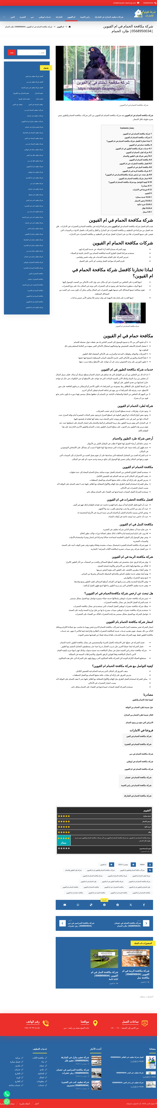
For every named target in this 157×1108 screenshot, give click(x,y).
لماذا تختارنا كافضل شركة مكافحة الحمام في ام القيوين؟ (129, 141)
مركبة (17, 1057)
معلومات (40, 1081)
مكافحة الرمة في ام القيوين (119, 893)
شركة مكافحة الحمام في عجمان (137, 777)
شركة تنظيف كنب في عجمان (34, 223)
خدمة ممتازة (144, 197)
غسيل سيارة (15, 1061)
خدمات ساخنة (14, 1085)
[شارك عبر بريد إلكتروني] (65, 904)
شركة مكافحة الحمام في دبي (141, 753)
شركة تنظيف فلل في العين (34, 155)
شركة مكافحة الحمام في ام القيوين (137, 133)
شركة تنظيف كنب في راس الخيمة (32, 217)
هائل (147, 208)
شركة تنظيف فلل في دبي (35, 161)
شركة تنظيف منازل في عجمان (33, 257)
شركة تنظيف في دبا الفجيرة (34, 178)
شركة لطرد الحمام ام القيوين (139, 152)
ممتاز (147, 212)
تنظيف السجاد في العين (35, 104)
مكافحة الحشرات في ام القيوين (114, 887)
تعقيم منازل (39, 99)
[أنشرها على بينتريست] (118, 904)
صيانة (41, 1065)
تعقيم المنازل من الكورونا (21, 93)
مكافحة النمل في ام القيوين (139, 167)
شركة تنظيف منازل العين (35, 228)
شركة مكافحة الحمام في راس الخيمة (136, 785)
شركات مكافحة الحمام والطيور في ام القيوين (101, 870)
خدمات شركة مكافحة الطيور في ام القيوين (134, 148)
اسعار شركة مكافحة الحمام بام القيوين (135, 178)
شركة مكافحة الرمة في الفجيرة (33, 268)
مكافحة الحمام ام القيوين (140, 159)
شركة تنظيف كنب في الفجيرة (34, 206)
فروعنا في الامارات (142, 189)
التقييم (148, 193)
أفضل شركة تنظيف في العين (34, 76)
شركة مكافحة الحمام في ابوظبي (140, 761)
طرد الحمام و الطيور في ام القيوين (139, 887)
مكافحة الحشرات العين (36, 273)
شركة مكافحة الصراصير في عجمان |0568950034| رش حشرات (72, 1071)
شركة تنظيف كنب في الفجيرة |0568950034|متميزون (75, 1084)
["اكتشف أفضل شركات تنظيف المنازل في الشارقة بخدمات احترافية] (145, 13)
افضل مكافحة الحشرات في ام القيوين (135, 163)
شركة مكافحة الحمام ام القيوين (117, 876)
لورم (18, 1077)
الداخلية (41, 1073)
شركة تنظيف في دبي (36, 183)
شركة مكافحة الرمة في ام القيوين (137, 171)
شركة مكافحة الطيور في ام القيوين (112, 881)
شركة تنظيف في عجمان (35, 189)
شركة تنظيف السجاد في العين (34, 138)
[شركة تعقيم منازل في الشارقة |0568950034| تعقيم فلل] (96, 1061)
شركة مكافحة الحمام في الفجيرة (137, 744)
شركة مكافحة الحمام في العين (138, 736)
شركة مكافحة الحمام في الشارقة (137, 795)
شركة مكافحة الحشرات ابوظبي (33, 262)
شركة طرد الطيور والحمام (73, 870)
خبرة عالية (144, 204)
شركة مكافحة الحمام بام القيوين (92, 876)
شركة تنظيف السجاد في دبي (34, 144)
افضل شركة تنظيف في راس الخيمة (32, 87)
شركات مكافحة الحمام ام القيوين (138, 137)
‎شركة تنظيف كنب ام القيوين (34, 307)
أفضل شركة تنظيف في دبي (34, 82)
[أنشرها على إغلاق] (131, 904)
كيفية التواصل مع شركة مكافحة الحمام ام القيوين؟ (130, 182)
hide (131, 128)
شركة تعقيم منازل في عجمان (34, 127)
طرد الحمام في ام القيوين (88, 881)
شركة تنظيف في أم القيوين (34, 166)
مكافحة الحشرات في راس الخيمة (32, 285)
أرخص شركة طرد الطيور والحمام (137, 156)
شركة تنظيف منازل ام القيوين (34, 234)
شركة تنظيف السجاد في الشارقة (33, 133)
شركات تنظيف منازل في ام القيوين (32, 121)
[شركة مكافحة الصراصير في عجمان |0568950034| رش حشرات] (96, 1073)
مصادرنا (146, 186)
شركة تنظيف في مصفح (36, 195)
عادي (42, 1069)
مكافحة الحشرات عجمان (35, 279)
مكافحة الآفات (38, 1057)
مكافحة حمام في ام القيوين (140, 145)
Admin (142, 864)
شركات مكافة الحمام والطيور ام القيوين (132, 870)
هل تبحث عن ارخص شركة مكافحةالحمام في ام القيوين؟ (128, 174)
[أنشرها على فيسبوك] (144, 904)
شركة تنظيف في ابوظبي (35, 172)
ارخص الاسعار (143, 200)
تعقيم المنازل (39, 93)
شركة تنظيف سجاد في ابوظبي (33, 149)
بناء (42, 1061)
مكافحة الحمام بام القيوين (70, 887)
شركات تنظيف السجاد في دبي (33, 110)
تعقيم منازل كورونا (24, 99)
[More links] (4, 13)
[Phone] (7, 1094)
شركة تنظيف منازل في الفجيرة (33, 245)
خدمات (17, 1069)
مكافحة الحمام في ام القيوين (141, 893)
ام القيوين (115, 226)
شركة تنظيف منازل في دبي (34, 251)
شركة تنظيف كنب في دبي (35, 211)
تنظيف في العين (18, 104)
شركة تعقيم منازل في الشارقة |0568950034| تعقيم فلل (75, 1059)
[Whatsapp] (7, 1101)
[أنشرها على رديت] (104, 904)
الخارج (17, 1073)
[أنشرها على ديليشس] (91, 904)
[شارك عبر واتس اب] (78, 904)
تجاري (17, 1065)
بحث (11, 52)
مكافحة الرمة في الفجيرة (35, 290)
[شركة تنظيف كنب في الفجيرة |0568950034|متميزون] (96, 1085)
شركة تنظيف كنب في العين (34, 200)
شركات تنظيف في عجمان (35, 116)
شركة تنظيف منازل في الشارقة (33, 240)
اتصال (41, 1077)
